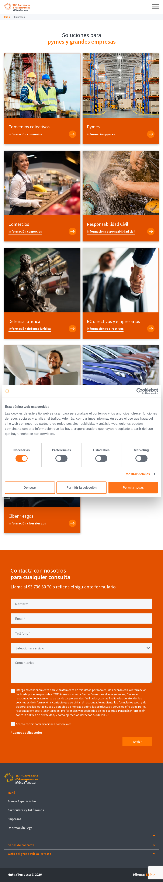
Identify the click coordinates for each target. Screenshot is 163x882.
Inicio (7, 16)
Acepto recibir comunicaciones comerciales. (44, 724)
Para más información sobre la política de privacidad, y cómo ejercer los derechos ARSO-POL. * (80, 713)
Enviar (137, 741)
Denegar (30, 487)
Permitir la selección (81, 487)
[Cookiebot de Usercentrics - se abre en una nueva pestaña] (139, 391)
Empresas (19, 16)
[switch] (61, 458)
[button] (81, 793)
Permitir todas (133, 487)
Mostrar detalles (138, 474)
